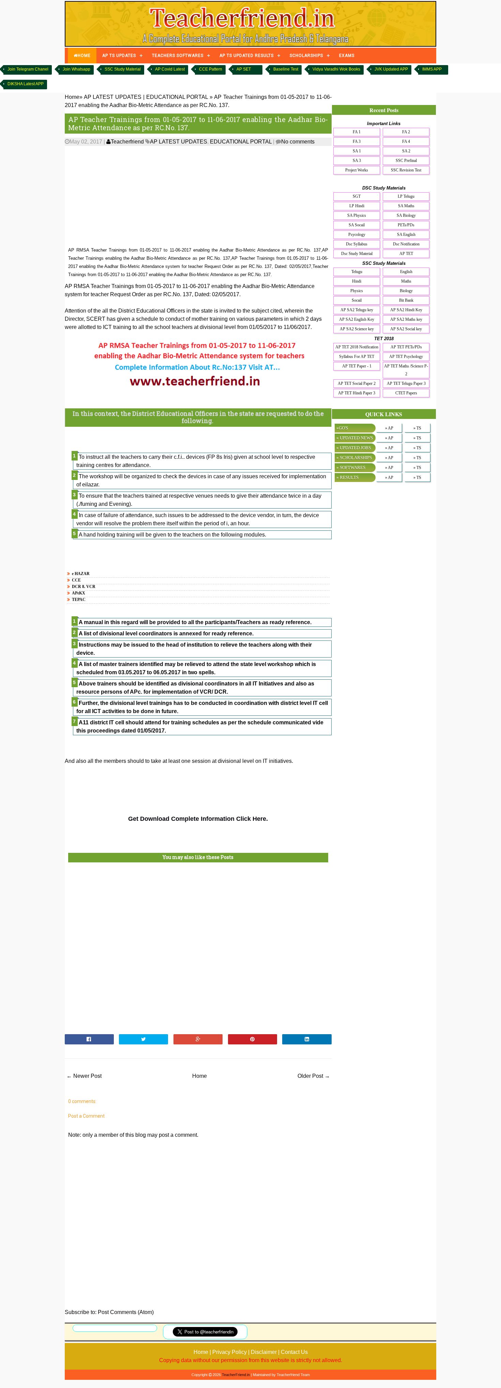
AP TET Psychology (406, 356)
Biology (406, 290)
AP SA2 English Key (356, 319)
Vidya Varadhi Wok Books (336, 69)
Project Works (356, 170)
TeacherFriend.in (236, 1375)
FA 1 (357, 132)
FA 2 (406, 132)
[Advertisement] (198, 196)
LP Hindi (356, 205)
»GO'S (342, 428)
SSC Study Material (123, 69)
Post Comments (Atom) (126, 1312)
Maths (406, 281)
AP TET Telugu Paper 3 (406, 383)
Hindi (356, 281)
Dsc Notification (406, 244)
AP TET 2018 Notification (356, 347)
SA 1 (357, 151)
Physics (356, 290)
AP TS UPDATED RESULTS (246, 55)
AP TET (406, 253)
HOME (84, 55)
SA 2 (406, 151)
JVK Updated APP (391, 69)
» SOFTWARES (350, 467)
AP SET (244, 69)
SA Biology (406, 215)
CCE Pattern (210, 69)
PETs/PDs (406, 225)
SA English (406, 234)
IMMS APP (432, 69)
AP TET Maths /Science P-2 (406, 370)
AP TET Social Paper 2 (357, 383)
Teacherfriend (127, 142)
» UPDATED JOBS (353, 447)
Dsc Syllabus (356, 244)
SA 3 (357, 160)
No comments (298, 142)
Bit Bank (406, 300)
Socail (357, 300)
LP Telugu (406, 196)
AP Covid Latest (170, 69)
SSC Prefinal (406, 160)
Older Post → (314, 1076)
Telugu (356, 271)
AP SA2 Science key (357, 329)
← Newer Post (84, 1076)
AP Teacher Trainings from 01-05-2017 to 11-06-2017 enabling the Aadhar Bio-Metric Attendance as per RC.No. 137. (198, 123)
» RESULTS (347, 477)
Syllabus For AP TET (356, 356)
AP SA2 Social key (406, 329)
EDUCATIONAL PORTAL (241, 142)
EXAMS (346, 55)
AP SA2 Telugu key (356, 309)
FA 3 (357, 141)
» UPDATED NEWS (354, 437)
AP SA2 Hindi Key (406, 309)
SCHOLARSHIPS (306, 55)
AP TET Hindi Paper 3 (356, 393)
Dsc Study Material (357, 253)
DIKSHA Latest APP (25, 83)
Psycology (356, 234)
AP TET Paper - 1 (356, 366)
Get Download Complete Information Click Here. (198, 818)
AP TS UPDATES (119, 55)
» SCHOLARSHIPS (354, 457)
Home (199, 1076)
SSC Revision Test (406, 170)
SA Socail (357, 225)
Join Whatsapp (76, 69)
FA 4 (406, 141)
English (406, 271)
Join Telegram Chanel (27, 69)
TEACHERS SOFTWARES (177, 55)
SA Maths (406, 205)
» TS (417, 428)
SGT (357, 196)
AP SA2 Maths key (406, 319)
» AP (389, 428)
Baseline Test (285, 69)
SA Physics (356, 215)
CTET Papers (406, 393)
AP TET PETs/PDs (406, 347)
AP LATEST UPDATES (178, 142)
